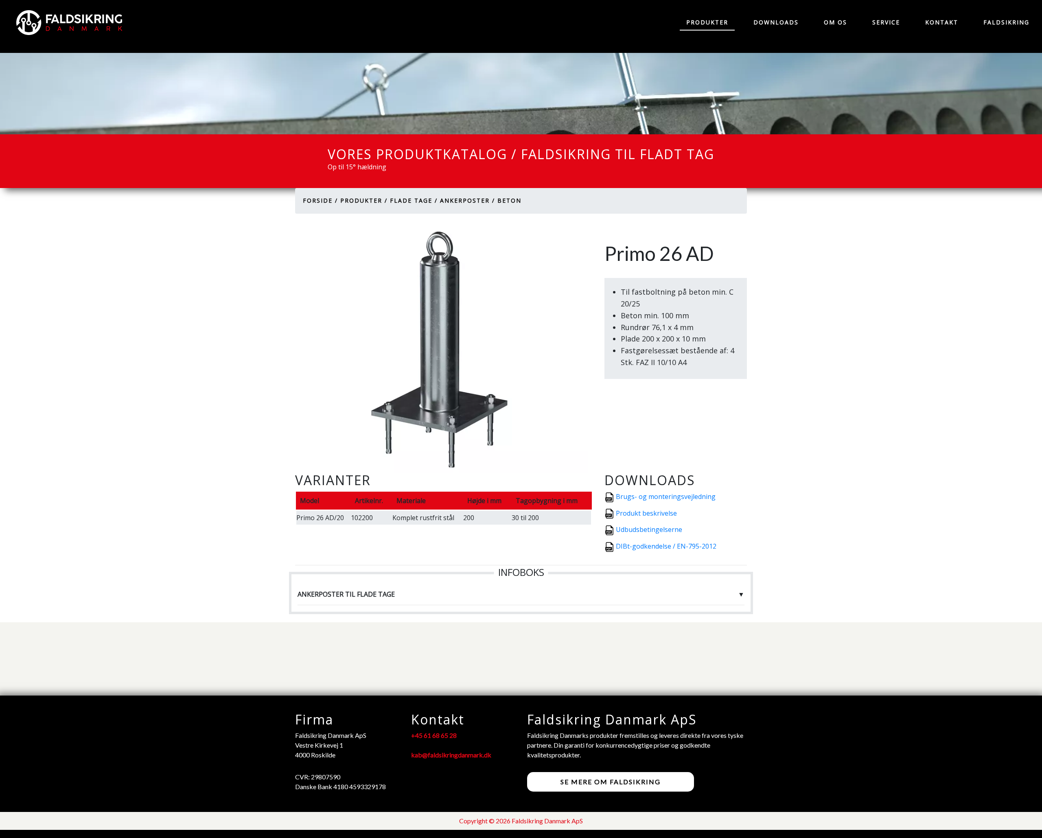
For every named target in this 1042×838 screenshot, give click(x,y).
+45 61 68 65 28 (434, 735)
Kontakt (941, 22)
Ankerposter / (467, 200)
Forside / (320, 200)
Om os (835, 22)
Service (886, 22)
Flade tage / (414, 200)
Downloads (776, 22)
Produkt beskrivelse (646, 513)
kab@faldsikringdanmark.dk (451, 755)
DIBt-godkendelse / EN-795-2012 (666, 546)
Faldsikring (1006, 22)
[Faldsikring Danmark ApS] (65, 22)
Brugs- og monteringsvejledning (666, 496)
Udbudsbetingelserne (649, 529)
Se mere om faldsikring (610, 781)
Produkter (707, 22)
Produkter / (363, 200)
